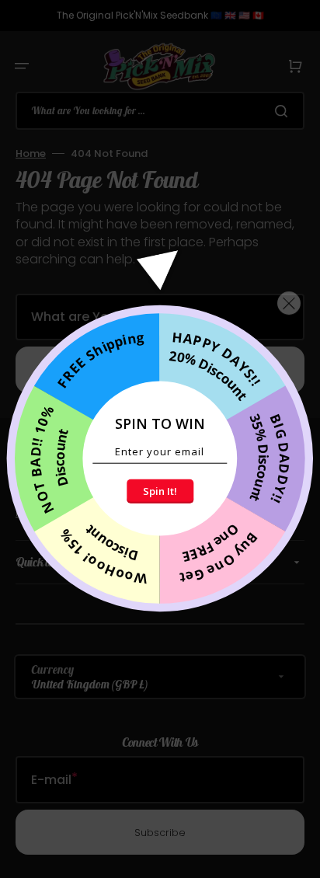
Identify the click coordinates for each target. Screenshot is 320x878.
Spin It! (160, 491)
